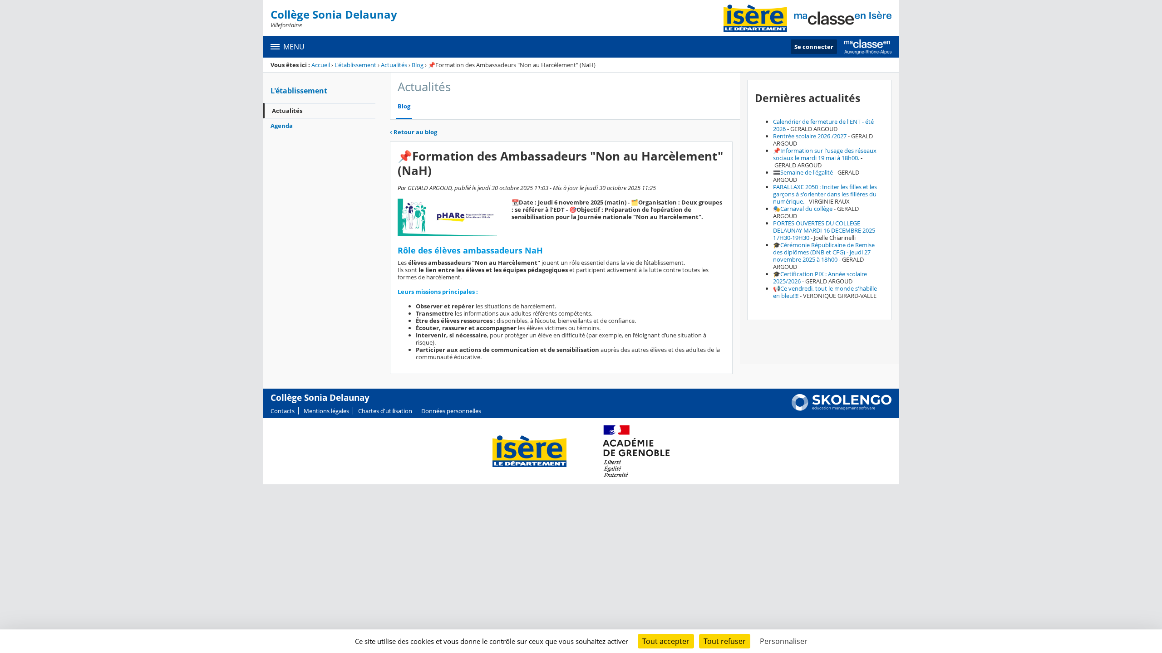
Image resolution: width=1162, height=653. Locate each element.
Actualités (394, 65)
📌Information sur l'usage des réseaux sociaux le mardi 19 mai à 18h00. (824, 154)
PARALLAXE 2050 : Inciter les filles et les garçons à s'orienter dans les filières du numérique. (825, 194)
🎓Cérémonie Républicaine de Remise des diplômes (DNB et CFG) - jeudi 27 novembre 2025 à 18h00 (824, 252)
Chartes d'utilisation (385, 410)
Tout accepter (665, 641)
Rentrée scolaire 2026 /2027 (810, 136)
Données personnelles (451, 410)
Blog (417, 65)
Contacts (283, 410)
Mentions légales (326, 410)
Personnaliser (783, 641)
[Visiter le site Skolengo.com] (841, 408)
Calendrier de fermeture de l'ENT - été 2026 (823, 125)
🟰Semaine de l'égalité (803, 172)
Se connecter (813, 47)
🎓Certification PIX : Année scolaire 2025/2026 (820, 277)
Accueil (320, 65)
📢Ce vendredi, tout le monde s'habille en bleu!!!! (825, 292)
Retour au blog (413, 132)
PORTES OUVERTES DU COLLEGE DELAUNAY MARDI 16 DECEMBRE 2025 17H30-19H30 (824, 230)
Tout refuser (725, 641)
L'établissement (355, 65)
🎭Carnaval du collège (802, 209)
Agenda (282, 126)
